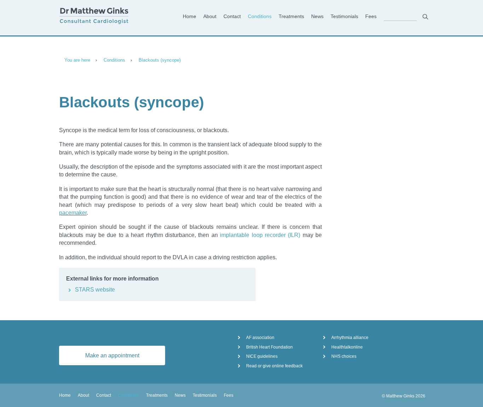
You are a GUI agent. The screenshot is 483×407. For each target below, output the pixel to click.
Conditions (260, 16)
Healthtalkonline (347, 347)
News (317, 16)
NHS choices (343, 356)
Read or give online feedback (274, 365)
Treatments (291, 16)
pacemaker (73, 213)
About (209, 16)
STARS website (95, 290)
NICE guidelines (262, 356)
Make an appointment (112, 355)
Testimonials (344, 16)
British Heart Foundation (269, 347)
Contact (232, 16)
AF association (260, 337)
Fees (371, 16)
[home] (98, 16)
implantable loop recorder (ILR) (260, 235)
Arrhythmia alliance (349, 337)
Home (189, 16)
